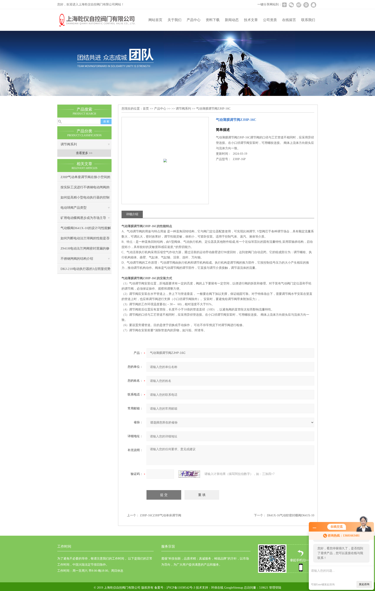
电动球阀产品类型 (74, 207)
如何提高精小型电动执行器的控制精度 (85, 199)
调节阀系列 (69, 144)
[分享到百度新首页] (306, 4)
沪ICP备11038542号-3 (180, 587)
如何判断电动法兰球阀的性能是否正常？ (85, 239)
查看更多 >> (84, 153)
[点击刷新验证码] (189, 474)
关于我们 (174, 20)
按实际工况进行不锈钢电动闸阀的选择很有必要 (85, 189)
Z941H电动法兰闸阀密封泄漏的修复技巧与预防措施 (85, 250)
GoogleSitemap (233, 587)
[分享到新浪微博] (299, 4)
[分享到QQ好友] (313, 4)
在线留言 (289, 20)
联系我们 (308, 20)
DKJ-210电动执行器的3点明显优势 (85, 269)
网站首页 (155, 20)
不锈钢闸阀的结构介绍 (77, 258)
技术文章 (251, 20)
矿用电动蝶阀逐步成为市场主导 (83, 218)
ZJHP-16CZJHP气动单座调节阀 (160, 515)
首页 (146, 108)
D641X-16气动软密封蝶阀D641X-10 (290, 515)
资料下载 (213, 20)
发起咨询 (364, 584)
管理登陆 (275, 587)
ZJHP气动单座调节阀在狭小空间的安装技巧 (85, 178)
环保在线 (217, 587)
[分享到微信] (291, 4)
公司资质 (270, 20)
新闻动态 (232, 20)
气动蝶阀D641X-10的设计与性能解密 (86, 229)
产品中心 (194, 20)
